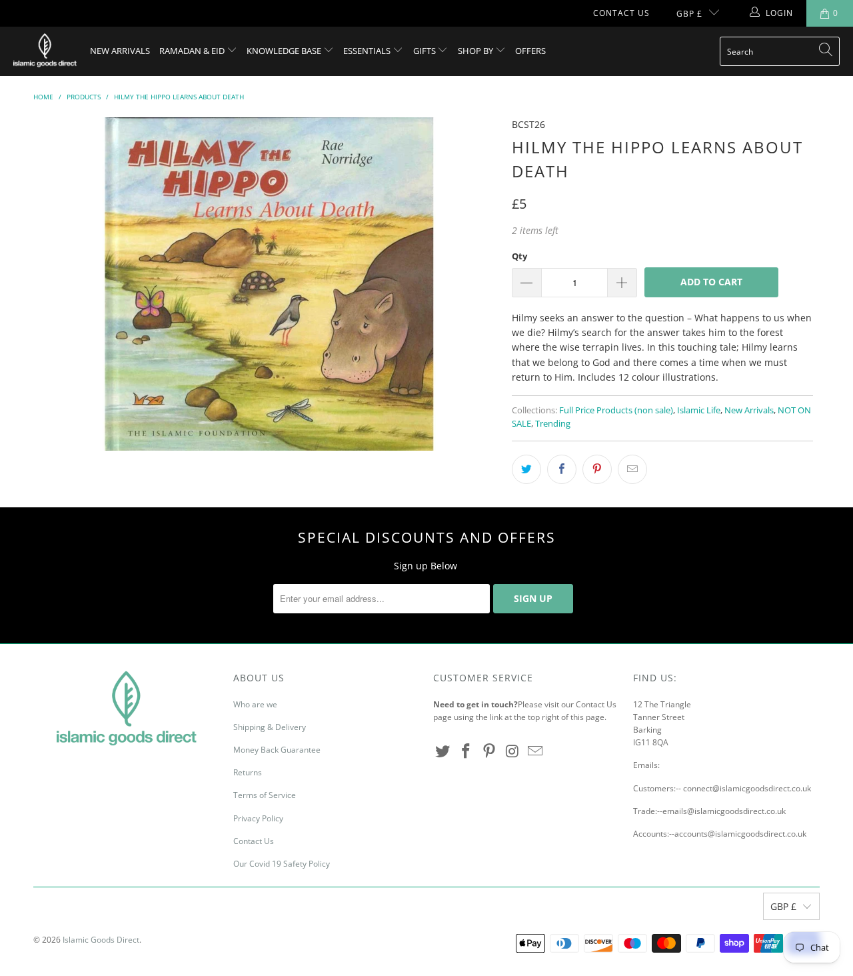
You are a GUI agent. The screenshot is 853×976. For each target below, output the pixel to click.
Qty (519, 256)
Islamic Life (698, 410)
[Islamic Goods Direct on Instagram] (512, 751)
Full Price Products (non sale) (616, 410)
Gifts (425, 51)
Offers (530, 51)
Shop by (476, 51)
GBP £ (689, 13)
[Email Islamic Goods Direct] (536, 751)
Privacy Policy (258, 818)
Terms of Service (264, 795)
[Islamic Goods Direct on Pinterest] (489, 751)
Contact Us (621, 13)
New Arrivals (120, 51)
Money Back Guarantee (277, 749)
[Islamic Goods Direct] (45, 51)
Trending (552, 423)
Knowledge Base (285, 51)
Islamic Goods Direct (101, 939)
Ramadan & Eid (193, 51)
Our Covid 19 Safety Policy (281, 863)
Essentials (368, 51)
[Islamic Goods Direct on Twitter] (443, 751)
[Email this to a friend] (632, 469)
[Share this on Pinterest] (597, 469)
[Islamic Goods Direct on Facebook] (466, 751)
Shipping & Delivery (269, 727)
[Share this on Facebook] (561, 469)
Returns (247, 772)
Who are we (255, 704)
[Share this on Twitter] (526, 469)
